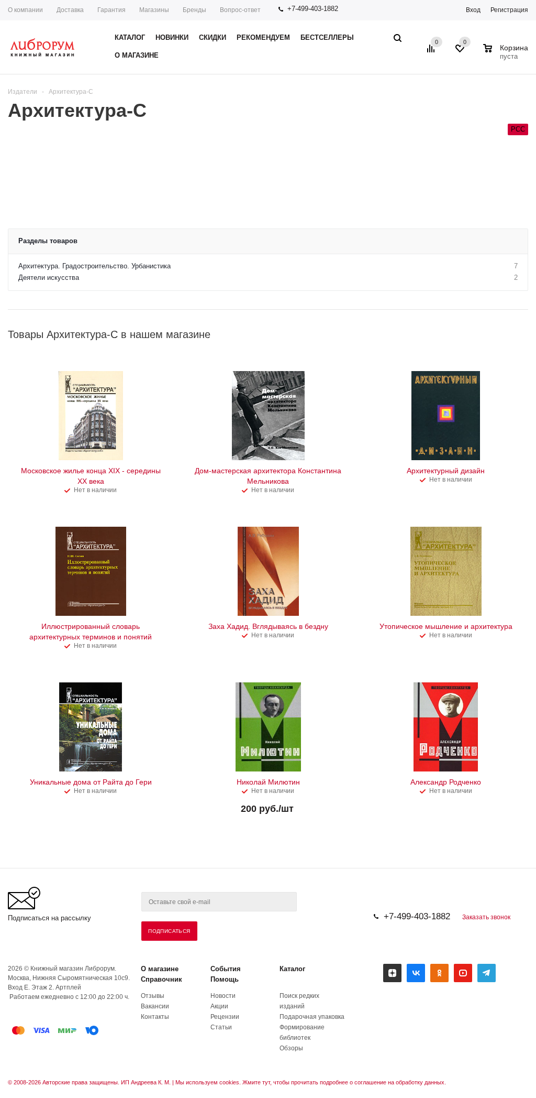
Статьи (221, 1027)
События (225, 969)
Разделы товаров (47, 241)
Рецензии (224, 1016)
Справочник (161, 979)
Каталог (292, 969)
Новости (223, 995)
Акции (219, 1006)
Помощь (224, 979)
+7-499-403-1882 (312, 9)
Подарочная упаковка (312, 1016)
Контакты (155, 1016)
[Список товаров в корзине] (507, 55)
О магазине (159, 969)
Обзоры (291, 1048)
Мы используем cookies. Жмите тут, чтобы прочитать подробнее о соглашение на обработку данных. (310, 1082)
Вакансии (155, 1006)
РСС (518, 129)
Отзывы (152, 995)
